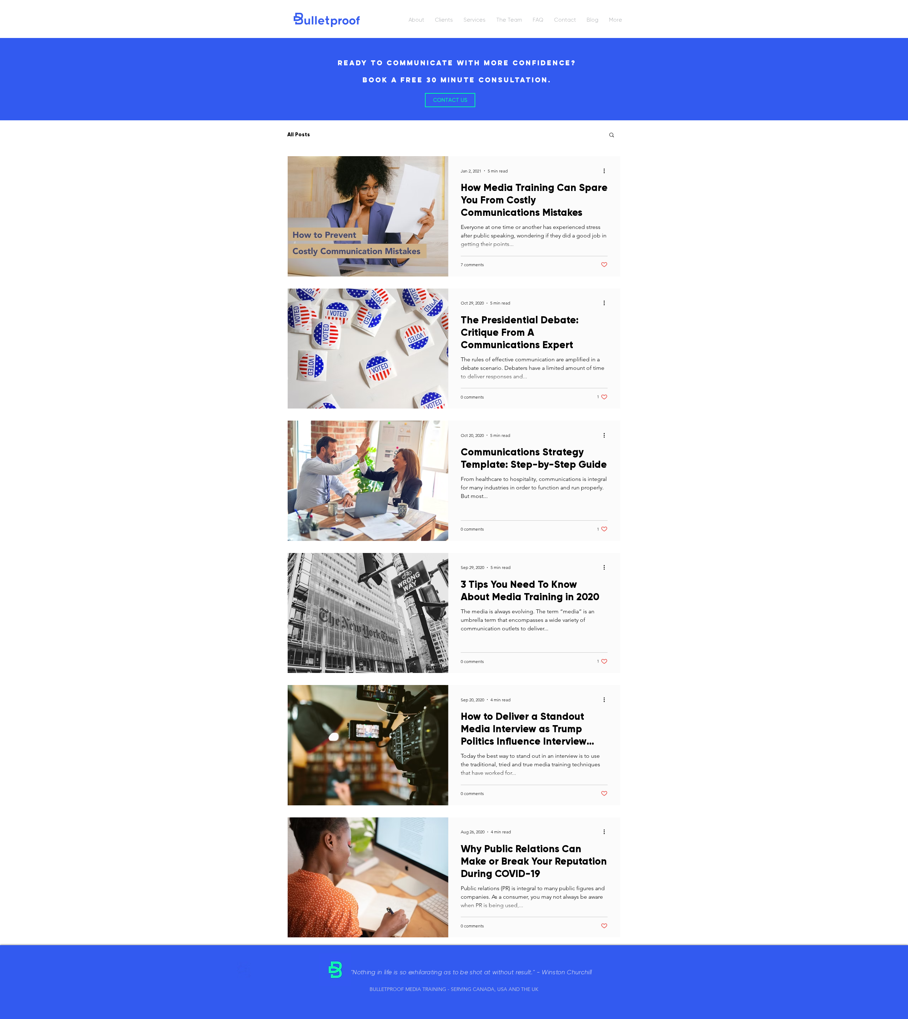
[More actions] (606, 170)
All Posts (298, 134)
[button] (611, 135)
